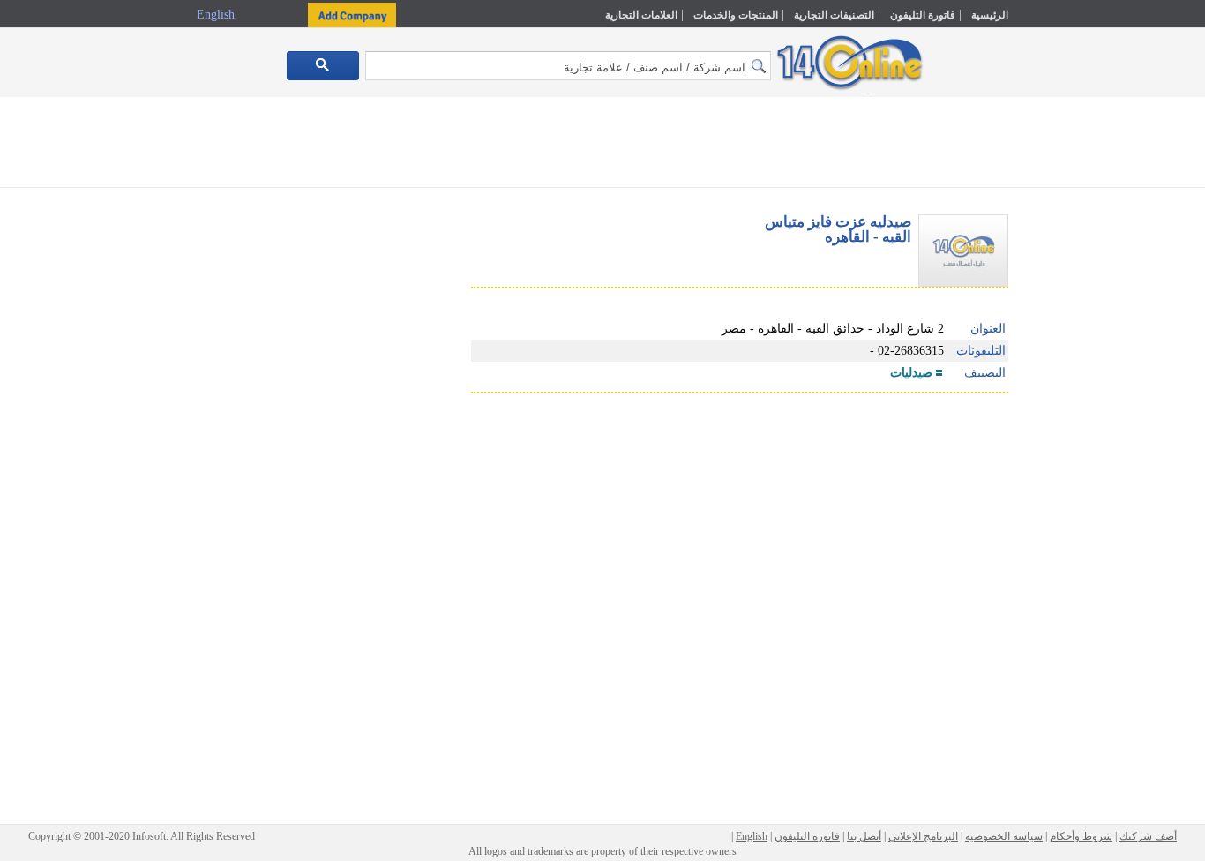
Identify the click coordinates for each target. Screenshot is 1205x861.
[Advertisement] (1085, 376)
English (217, 14)
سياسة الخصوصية (1004, 836)
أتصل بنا (864, 836)
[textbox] (568, 65)
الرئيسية (989, 15)
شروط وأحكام (1081, 836)
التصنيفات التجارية (834, 15)
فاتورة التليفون (922, 15)
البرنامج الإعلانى (923, 836)
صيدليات (911, 372)
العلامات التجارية (641, 15)
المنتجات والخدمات (735, 15)
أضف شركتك (1148, 836)
